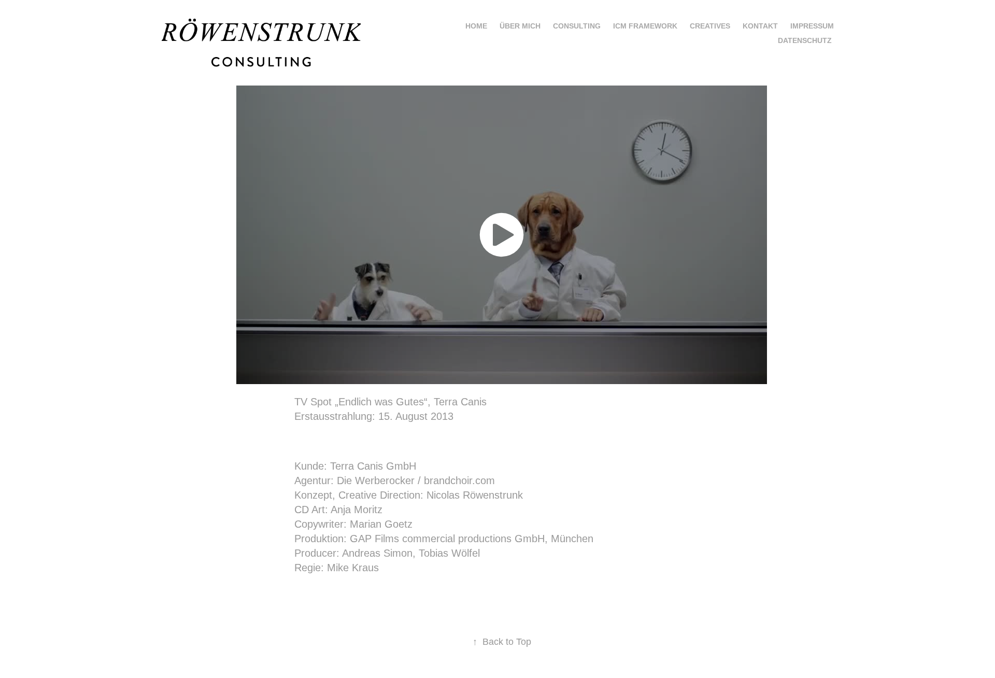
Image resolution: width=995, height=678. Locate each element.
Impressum (812, 26)
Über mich (520, 26)
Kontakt (760, 26)
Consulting (577, 26)
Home (476, 26)
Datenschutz (805, 40)
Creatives (710, 26)
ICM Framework (645, 26)
